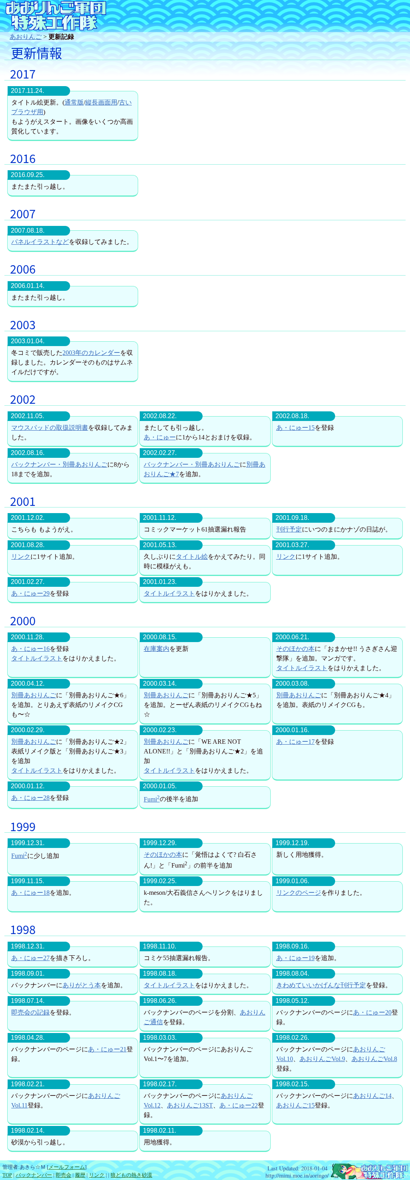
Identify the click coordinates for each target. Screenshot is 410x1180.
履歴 (80, 1175)
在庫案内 (156, 648)
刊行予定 (289, 529)
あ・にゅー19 (295, 957)
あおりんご (26, 36)
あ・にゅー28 (30, 797)
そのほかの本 (295, 648)
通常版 (74, 102)
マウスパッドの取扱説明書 (49, 427)
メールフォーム (66, 1167)
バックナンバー (34, 1175)
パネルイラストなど (40, 241)
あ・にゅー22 (238, 1105)
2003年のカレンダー (91, 352)
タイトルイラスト (169, 593)
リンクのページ (298, 892)
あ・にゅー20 (372, 1012)
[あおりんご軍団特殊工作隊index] (369, 1175)
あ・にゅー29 (30, 593)
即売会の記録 (30, 1012)
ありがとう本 (81, 985)
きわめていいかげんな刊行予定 (321, 985)
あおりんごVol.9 (322, 1058)
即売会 (63, 1175)
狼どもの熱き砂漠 (131, 1175)
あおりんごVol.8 (374, 1058)
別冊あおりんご (33, 695)
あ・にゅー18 (30, 892)
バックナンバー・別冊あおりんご (59, 464)
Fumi (152, 799)
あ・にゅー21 (107, 1049)
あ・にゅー (160, 437)
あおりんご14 (372, 1095)
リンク (20, 556)
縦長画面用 (101, 102)
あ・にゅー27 (30, 957)
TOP (7, 1175)
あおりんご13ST (190, 1105)
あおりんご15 (295, 1105)
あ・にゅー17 (295, 741)
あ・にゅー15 (295, 427)
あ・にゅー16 (30, 648)
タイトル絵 (192, 556)
